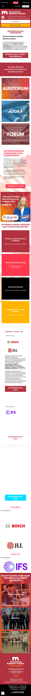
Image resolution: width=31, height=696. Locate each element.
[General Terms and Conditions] (17, 687)
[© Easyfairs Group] (13, 686)
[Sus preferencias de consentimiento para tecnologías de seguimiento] (2, 693)
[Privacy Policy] (13, 689)
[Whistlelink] (22, 689)
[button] (5, 3)
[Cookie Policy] (22, 686)
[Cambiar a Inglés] (2, 6)
